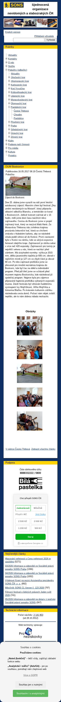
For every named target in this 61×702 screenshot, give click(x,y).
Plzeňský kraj (17, 122)
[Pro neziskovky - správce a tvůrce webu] (30, 633)
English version (12, 32)
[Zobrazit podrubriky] (6, 59)
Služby (11, 66)
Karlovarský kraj (19, 85)
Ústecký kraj (17, 133)
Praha (14, 125)
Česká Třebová (21, 111)
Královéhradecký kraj (21, 92)
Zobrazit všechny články (43, 449)
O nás (11, 62)
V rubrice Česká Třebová (18, 449)
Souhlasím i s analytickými (30, 693)
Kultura (11, 152)
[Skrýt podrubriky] (6, 70)
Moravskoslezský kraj (21, 99)
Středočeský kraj (19, 129)
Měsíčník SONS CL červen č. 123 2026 (24, 587)
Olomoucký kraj (18, 103)
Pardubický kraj (18, 107)
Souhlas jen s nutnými (30, 684)
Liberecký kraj (18, 96)
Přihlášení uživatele (44, 36)
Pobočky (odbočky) (17, 70)
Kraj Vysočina (18, 88)
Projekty (12, 155)
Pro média (13, 148)
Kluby (11, 140)
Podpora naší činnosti (18, 144)
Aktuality (12, 55)
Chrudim (18, 114)
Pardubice (19, 118)
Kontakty (12, 59)
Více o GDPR (30, 675)
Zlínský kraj (16, 137)
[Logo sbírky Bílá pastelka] (30, 484)
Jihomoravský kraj (20, 81)
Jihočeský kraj (18, 77)
